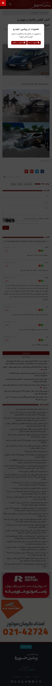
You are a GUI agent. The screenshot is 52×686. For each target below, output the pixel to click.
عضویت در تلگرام (17, 42)
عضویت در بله (32, 42)
